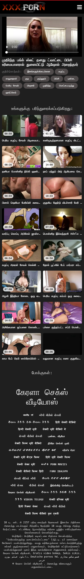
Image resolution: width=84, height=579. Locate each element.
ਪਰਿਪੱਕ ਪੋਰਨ (68, 450)
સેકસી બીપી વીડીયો (54, 506)
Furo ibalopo (59, 471)
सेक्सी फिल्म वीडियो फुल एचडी (42, 513)
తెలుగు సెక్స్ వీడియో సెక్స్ (58, 492)
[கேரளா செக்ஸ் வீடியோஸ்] (23, 7)
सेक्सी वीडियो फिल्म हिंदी (30, 471)
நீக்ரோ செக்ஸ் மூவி (58, 443)
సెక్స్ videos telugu (29, 499)
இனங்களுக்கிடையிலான (38, 71)
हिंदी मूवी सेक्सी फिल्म (58, 457)
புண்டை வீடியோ (56, 436)
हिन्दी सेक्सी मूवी (27, 429)
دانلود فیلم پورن (16, 556)
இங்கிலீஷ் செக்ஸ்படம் (61, 485)
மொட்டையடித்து (66, 85)
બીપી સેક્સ (17, 485)
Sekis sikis (71, 553)
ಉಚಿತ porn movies (54, 464)
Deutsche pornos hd (44, 556)
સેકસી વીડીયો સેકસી (30, 436)
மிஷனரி (30, 85)
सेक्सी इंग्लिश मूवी (59, 499)
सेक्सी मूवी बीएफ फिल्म (27, 457)
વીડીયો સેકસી (36, 485)
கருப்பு (61, 71)
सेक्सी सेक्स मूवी (26, 464)
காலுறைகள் (11, 78)
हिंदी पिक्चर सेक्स (28, 506)
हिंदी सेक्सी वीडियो (65, 422)
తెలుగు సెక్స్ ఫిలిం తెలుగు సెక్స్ (28, 422)
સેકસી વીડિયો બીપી (25, 478)
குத (27, 78)
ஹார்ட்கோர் (11, 92)
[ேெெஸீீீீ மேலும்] (79, 7)
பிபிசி (56, 78)
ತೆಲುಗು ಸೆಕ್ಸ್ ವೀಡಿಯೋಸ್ (56, 478)
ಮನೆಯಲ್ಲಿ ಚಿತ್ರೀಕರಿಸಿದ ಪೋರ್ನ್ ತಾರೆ (32, 450)
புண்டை (71, 78)
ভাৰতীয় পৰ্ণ (28, 415)
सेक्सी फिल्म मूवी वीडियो (28, 443)
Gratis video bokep (46, 553)
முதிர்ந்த (47, 85)
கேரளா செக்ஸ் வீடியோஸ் (21, 492)
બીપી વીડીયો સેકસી (50, 415)
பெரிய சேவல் (12, 85)
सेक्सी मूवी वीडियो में (54, 429)
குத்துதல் (41, 78)
